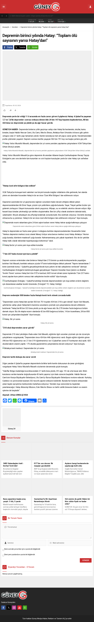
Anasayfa (5, 27)
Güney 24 (11, 429)
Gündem (15, 27)
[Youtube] (19, 607)
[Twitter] (9, 607)
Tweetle (22, 47)
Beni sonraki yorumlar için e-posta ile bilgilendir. (22, 549)
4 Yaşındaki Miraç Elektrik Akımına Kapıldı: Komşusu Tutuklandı (34, 16)
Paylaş (9, 47)
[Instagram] (14, 607)
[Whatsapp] (25, 607)
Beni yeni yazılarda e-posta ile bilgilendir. (19, 554)
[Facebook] (3, 607)
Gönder (35, 47)
